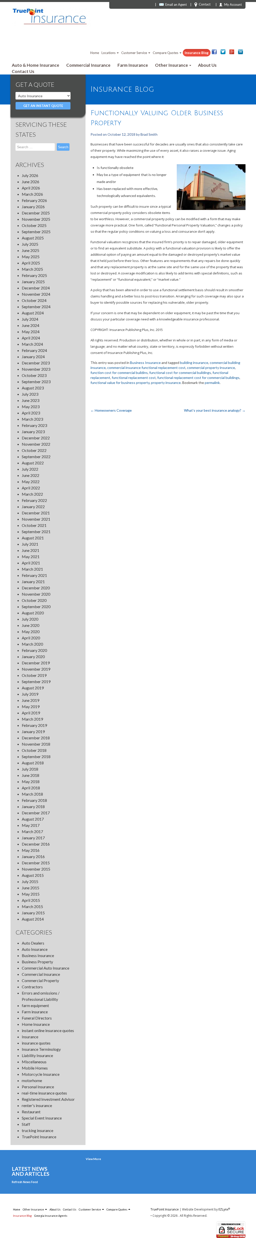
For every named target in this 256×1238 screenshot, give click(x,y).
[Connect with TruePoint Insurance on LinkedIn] (240, 51)
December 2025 (36, 212)
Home (94, 53)
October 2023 (34, 375)
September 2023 (36, 381)
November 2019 (36, 669)
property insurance (166, 382)
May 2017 (31, 825)
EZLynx (223, 1209)
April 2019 (31, 712)
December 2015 (36, 862)
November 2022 (36, 444)
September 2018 (36, 756)
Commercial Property (40, 980)
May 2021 (31, 556)
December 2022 (36, 437)
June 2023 (30, 400)
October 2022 (34, 450)
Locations (109, 53)
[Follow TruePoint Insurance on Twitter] (223, 51)
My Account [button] (233, 4)
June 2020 (30, 625)
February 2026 (34, 200)
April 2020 (31, 637)
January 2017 (33, 837)
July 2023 (30, 394)
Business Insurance (38, 955)
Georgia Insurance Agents (50, 1215)
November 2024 (36, 294)
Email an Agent (176, 4)
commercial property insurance (211, 367)
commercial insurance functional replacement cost (146, 367)
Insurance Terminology (41, 1049)
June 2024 (30, 325)
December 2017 (36, 812)
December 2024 (36, 287)
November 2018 (36, 744)
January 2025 (33, 281)
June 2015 (30, 887)
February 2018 (34, 800)
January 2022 (33, 506)
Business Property (37, 961)
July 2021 (30, 544)
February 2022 (34, 500)
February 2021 (34, 575)
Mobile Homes (35, 1068)
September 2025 (36, 231)
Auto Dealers (33, 943)
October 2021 (34, 525)
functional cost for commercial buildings (180, 372)
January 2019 (33, 731)
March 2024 (32, 344)
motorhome (32, 1080)
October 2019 (34, 675)
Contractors (32, 986)
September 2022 (36, 456)
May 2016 (31, 850)
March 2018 (32, 794)
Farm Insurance (133, 65)
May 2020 (31, 631)
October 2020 (34, 600)
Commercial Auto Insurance (45, 968)
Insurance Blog (196, 53)
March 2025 (32, 269)
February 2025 (34, 275)
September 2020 (36, 606)
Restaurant (31, 1111)
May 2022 (31, 481)
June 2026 (30, 181)
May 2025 (31, 256)
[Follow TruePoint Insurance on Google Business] (231, 51)
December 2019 (36, 662)
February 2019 (34, 725)
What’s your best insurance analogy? (215, 410)
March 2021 (32, 569)
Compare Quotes (166, 53)
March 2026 (32, 194)
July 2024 (30, 319)
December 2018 (36, 737)
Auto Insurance (35, 949)
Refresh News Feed (25, 1182)
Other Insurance (172, 65)
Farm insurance (35, 1011)
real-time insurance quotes (44, 1093)
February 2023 (34, 425)
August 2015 (33, 875)
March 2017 (32, 831)
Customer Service (134, 53)
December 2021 (36, 512)
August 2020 (33, 612)
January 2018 (33, 806)
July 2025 (30, 244)
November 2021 (36, 519)
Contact (204, 4)
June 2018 (30, 775)
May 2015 (31, 894)
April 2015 (31, 900)
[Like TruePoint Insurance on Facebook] (214, 51)
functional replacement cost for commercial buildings (198, 377)
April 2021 (31, 562)
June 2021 (30, 550)
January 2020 (33, 656)
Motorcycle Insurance (41, 1074)
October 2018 (34, 750)
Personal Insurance (38, 1086)
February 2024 (34, 350)
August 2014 (33, 919)
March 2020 (32, 644)
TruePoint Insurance (39, 1136)
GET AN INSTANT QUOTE (43, 106)
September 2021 (36, 531)
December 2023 (36, 362)
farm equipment (35, 1005)
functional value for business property (120, 382)
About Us (207, 65)
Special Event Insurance (42, 1118)
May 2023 (31, 406)
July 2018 (30, 769)
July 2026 (30, 175)
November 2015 (36, 869)
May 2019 (31, 706)
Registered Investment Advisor (48, 1099)
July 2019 (30, 694)
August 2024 (33, 312)
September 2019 (36, 681)
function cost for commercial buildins (119, 372)
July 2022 (30, 469)
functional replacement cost (134, 377)
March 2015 (32, 906)
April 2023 (31, 412)
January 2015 (33, 912)
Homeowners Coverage (111, 410)
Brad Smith (149, 134)
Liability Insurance (37, 1055)
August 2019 (33, 687)
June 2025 (30, 250)
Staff (26, 1124)
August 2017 (33, 819)
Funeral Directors (37, 1018)
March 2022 (32, 494)
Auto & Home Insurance (35, 65)
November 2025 (36, 219)
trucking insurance (37, 1130)
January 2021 (33, 581)
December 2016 (36, 844)
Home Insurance (36, 1024)
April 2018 (31, 787)
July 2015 (30, 881)
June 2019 (30, 700)
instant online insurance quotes (48, 1030)
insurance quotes (36, 1043)
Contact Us (23, 71)
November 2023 (36, 369)
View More (93, 1159)
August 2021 (33, 537)
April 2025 (31, 262)
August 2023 (33, 387)
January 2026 (33, 206)
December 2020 (36, 587)
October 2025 (34, 225)
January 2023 (33, 431)
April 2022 (31, 487)
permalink (212, 382)
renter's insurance (37, 1105)
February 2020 (34, 650)
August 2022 (33, 462)
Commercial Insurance (88, 65)
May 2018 (31, 781)
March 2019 (32, 719)
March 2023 (32, 419)
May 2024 (31, 331)
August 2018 (33, 762)
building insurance (194, 362)
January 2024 (33, 356)
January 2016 (33, 856)
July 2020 (30, 619)
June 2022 (30, 475)
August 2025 (33, 237)
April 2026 (31, 187)
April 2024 (31, 337)
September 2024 (36, 306)
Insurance (30, 1036)
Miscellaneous (34, 1061)
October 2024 (34, 300)
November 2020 (36, 594)
